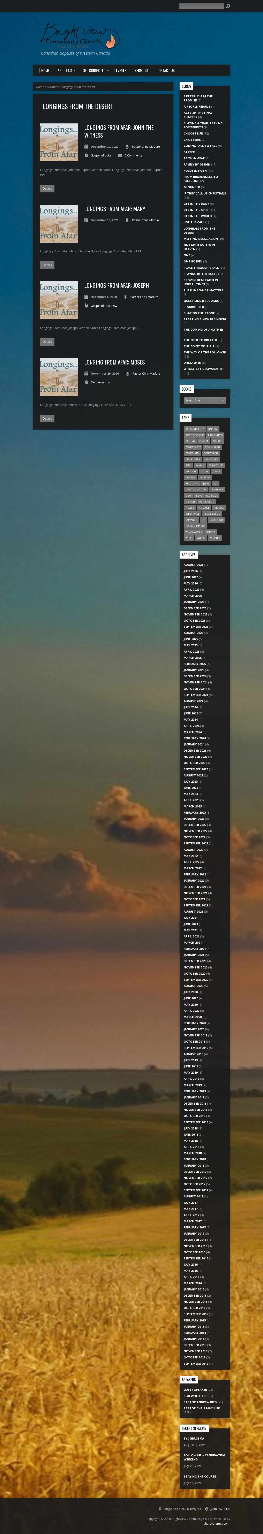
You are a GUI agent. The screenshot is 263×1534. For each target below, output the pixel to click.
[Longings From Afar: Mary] (59, 240)
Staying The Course (200, 1476)
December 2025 (195, 608)
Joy (216, 483)
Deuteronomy (100, 382)
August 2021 (193, 911)
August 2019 (193, 1054)
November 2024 (195, 682)
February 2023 (195, 812)
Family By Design (197, 164)
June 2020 (191, 998)
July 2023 (191, 781)
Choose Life (193, 133)
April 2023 (191, 800)
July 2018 (191, 1128)
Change (203, 441)
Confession (211, 453)
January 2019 (194, 1097)
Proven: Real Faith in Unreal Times (201, 282)
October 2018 (194, 1116)
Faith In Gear (194, 158)
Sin (203, 519)
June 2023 (191, 788)
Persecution (206, 501)
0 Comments (133, 155)
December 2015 (195, 1295)
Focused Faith (195, 170)
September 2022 (196, 843)
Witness (210, 532)
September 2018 (196, 1122)
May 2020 (191, 1004)
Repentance (192, 513)
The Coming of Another (203, 329)
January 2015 (194, 1326)
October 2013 (194, 1357)
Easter (189, 152)
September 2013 (196, 1364)
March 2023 (193, 806)
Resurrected (194, 307)
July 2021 (191, 918)
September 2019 (196, 1048)
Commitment (193, 447)
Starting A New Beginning (205, 319)
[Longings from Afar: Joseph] (59, 317)
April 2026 (191, 589)
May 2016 (191, 1271)
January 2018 (194, 1165)
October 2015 (194, 1308)
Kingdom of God (196, 489)
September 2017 (196, 1190)
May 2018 (191, 1141)
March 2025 (193, 658)
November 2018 (195, 1110)
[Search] (228, 6)
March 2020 (193, 1017)
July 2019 (191, 1060)
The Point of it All (199, 346)
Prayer (190, 507)
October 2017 (194, 1184)
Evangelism (211, 459)
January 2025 (194, 670)
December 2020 (195, 961)
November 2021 (195, 893)
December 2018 (195, 1103)
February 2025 (195, 664)
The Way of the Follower (205, 352)
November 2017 (195, 1178)
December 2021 (195, 887)
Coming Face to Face (200, 146)
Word (189, 537)
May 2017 (191, 1209)
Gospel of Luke (101, 155)
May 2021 (191, 930)
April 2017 (191, 1215)
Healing (190, 477)
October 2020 (194, 973)
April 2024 (191, 726)
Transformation (195, 525)
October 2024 (194, 689)
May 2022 (191, 856)
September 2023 (196, 769)
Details (47, 188)
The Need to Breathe (201, 340)
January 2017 (194, 1233)
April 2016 (191, 1277)
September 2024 (196, 695)
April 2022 (191, 862)
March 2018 (193, 1153)
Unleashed (192, 363)
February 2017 (195, 1227)
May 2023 (191, 794)
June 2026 (191, 577)
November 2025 (195, 614)
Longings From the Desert (78, 87)
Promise (219, 507)
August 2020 (193, 986)
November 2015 (195, 1302)
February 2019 (195, 1091)
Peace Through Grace (201, 268)
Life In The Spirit (197, 210)
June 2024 (191, 713)
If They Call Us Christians (205, 193)
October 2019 (194, 1041)
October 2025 (194, 620)
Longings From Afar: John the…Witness (120, 131)
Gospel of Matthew (104, 306)
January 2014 (194, 1339)
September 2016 (196, 1258)
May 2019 (191, 1072)
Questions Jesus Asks (201, 301)
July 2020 (191, 992)
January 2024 (194, 744)
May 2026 (191, 583)
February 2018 (195, 1159)
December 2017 (195, 1172)
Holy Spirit (192, 483)
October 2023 (194, 763)
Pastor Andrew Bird (200, 1402)
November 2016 (195, 1246)
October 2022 (194, 837)
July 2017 (191, 1203)
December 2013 (195, 1345)
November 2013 (195, 1351)
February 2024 (195, 738)
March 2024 (193, 732)
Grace (216, 471)
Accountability (195, 428)
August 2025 (193, 633)
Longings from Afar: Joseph (116, 285)
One (187, 255)
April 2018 (191, 1147)
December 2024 (195, 676)
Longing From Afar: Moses (114, 362)
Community (192, 453)
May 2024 (191, 719)
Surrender (216, 519)
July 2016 (191, 1264)
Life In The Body (196, 204)
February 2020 (195, 1023)
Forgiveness (216, 465)
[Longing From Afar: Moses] (59, 394)
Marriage (212, 495)
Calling (190, 441)
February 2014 (195, 1333)
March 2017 (193, 1221)
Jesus (206, 483)
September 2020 (196, 980)
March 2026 (193, 596)
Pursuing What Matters (204, 290)
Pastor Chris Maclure (146, 146)
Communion (212, 447)
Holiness (205, 477)
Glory (204, 471)
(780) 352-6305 (220, 1509)
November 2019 (195, 1035)
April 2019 (191, 1079)
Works (201, 537)
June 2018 (191, 1134)
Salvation (191, 519)
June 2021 (191, 924)
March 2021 (193, 942)
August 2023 (193, 775)
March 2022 (193, 868)
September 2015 (196, 1314)
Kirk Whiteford (196, 1396)
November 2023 (195, 757)
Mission (190, 501)
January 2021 (194, 955)
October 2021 (194, 899)
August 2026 (193, 565)
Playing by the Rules (200, 274)
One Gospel (193, 261)
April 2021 (191, 936)
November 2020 (195, 967)
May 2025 (191, 645)
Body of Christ (195, 435)
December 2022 (195, 825)
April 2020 (191, 1011)
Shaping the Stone (199, 313)
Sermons (53, 87)
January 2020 (194, 1029)
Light (189, 495)
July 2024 (191, 707)
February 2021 (195, 949)
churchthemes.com (217, 1523)
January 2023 (194, 819)
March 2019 (193, 1085)
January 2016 (194, 1289)
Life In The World (198, 216)
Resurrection (212, 513)
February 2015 (195, 1320)
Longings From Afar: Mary (114, 208)
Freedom (191, 471)
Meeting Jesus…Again (201, 239)
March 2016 (193, 1283)
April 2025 (191, 651)
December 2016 (195, 1240)
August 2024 (193, 701)
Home (40, 87)
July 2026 (191, 571)
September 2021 (196, 905)
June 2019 (191, 1066)
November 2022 (195, 831)
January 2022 (194, 880)
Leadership (217, 489)
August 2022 (193, 850)
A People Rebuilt (197, 106)
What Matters (194, 532)
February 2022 (195, 874)
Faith (188, 465)
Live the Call (194, 222)
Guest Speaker (195, 1389)
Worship (215, 537)
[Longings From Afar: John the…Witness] (59, 159)
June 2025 (191, 639)
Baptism (213, 428)
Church (217, 441)
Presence (203, 507)
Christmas (192, 139)
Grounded (192, 187)
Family (200, 465)
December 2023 (195, 750)
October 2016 (194, 1252)
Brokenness (215, 435)
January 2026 (194, 602)
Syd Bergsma (194, 1438)
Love (199, 495)
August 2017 (193, 1196)
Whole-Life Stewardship (204, 369)
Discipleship (193, 459)
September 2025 (196, 627)
